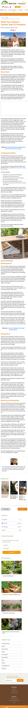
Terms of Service (14, 693)
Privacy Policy (14, 691)
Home (3, 17)
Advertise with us (14, 698)
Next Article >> (22, 509)
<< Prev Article (5, 509)
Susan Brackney (6, 27)
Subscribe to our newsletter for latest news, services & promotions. (11, 541)
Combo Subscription (12, 10)
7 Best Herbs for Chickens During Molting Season (11, 594)
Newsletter (21, 10)
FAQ (14, 702)
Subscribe (18, 6)
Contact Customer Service (14, 700)
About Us (14, 689)
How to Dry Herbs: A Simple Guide (9, 613)
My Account (4, 10)
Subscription (20, 680)
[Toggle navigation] (3, 14)
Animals (6, 17)
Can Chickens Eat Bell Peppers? (8, 576)
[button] (25, 488)
